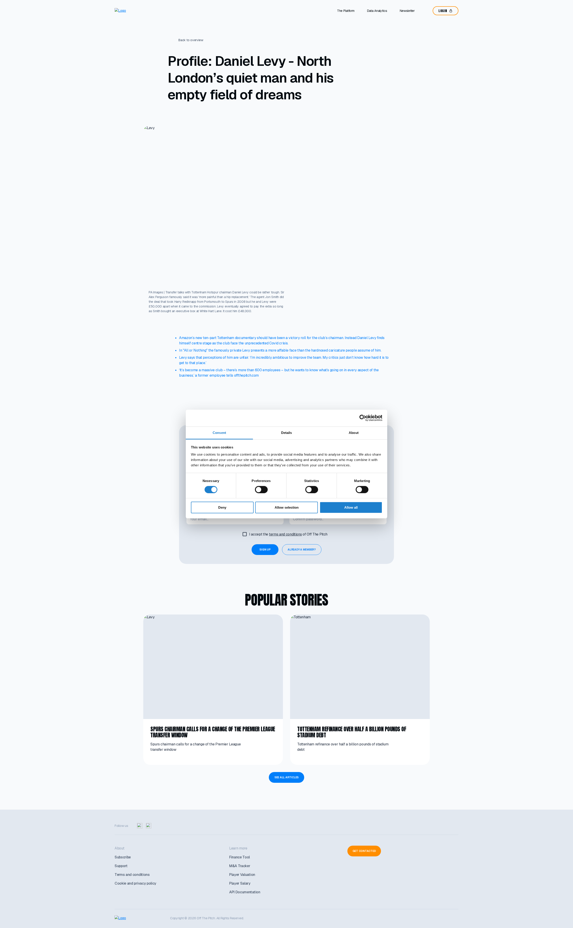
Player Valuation (242, 874)
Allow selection (287, 507)
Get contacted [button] (364, 851)
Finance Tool (239, 857)
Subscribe (123, 857)
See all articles (286, 777)
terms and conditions (285, 534)
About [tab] (354, 432)
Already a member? (302, 549)
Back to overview (190, 40)
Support (121, 866)
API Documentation (244, 892)
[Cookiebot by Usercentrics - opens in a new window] (362, 418)
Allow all (351, 507)
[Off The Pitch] (133, 10)
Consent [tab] (219, 432)
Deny (222, 507)
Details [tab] (286, 432)
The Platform (346, 11)
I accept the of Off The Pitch (288, 534)
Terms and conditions (132, 874)
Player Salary (239, 883)
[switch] (261, 489)
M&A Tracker (239, 866)
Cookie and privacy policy (135, 883)
